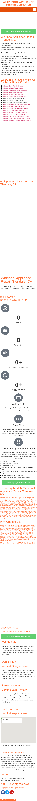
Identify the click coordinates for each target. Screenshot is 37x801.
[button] (34, 9)
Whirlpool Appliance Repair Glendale (18, 3)
